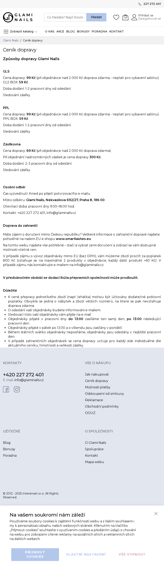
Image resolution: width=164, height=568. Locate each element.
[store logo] (17, 17)
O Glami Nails (95, 443)
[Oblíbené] (116, 17)
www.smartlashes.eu (73, 239)
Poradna (10, 455)
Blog (7, 443)
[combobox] (65, 17)
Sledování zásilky (16, 95)
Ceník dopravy (96, 381)
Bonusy (9, 449)
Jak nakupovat (97, 374)
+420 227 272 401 (23, 375)
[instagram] (17, 389)
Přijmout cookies (35, 554)
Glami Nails (11, 40)
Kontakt (91, 455)
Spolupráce (94, 449)
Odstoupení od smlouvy (104, 394)
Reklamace (94, 400)
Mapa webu (94, 462)
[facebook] (6, 389)
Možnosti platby (97, 387)
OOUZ (90, 413)
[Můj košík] (125, 17)
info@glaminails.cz (61, 213)
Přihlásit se (145, 15)
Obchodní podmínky (102, 406)
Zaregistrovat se (149, 18)
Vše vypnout (132, 554)
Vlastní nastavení (86, 554)
